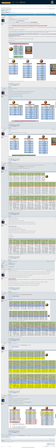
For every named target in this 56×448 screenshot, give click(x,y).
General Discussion (9, 8)
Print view (2, 13)
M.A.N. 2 (5, 8)
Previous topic (50, 13)
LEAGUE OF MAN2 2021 (6, 9)
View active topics (8, 7)
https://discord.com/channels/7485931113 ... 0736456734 (15, 96)
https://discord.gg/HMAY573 (21, 29)
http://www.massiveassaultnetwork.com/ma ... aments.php (21, 32)
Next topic (53, 13)
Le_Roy (5, 10)
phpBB (25, 447)
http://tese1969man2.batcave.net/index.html (14, 84)
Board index (2, 8)
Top (1, 291)
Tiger (6, 10)
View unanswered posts (3, 7)
